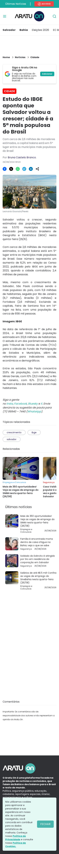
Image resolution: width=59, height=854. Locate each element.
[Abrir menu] (5, 16)
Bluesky (33, 404)
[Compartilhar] (37, 169)
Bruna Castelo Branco (22, 157)
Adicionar (47, 73)
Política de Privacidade (15, 837)
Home (6, 57)
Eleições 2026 (40, 30)
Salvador (9, 30)
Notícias (20, 57)
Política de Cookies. (15, 844)
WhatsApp (34, 411)
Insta (10, 404)
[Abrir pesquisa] (54, 16)
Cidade (34, 57)
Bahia (24, 30)
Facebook (20, 404)
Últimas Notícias (15, 4)
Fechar (45, 824)
